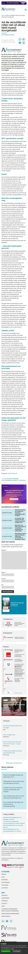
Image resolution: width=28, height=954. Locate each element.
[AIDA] (8, 664)
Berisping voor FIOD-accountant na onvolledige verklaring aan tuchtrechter (20, 528)
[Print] (23, 42)
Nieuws (12, 34)
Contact (4, 903)
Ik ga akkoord (6, 951)
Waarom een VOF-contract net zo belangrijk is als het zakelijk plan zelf (18, 689)
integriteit (15, 480)
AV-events (4, 888)
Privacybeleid (5, 916)
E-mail (3, 578)
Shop (3, 906)
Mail (7, 921)
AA (5, 478)
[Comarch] (8, 679)
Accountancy (5, 34)
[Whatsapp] (20, 39)
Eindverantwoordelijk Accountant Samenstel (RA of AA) (12, 743)
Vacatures (4, 885)
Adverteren (5, 898)
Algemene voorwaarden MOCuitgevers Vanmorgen (10, 910)
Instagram (11, 921)
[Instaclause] (8, 689)
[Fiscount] (8, 637)
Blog (3, 877)
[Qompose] (8, 684)
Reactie (3, 550)
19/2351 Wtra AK (12, 473)
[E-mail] (20, 42)
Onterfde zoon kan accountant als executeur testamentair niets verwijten (20, 512)
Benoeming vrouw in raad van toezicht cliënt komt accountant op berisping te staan (20, 536)
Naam (3, 572)
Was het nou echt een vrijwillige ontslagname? (19, 638)
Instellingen (16, 951)
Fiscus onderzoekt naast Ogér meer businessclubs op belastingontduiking (13, 804)
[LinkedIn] (23, 39)
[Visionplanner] (8, 654)
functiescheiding (6, 480)
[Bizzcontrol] (8, 674)
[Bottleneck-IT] (8, 669)
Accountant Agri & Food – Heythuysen (14, 751)
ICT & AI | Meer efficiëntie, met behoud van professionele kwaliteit (19, 624)
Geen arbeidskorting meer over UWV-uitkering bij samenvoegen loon (13, 797)
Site (2, 585)
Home (2, 15)
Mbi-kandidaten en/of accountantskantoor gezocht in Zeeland (12, 831)
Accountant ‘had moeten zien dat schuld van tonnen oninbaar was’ (20, 520)
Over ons (4, 895)
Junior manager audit (9, 726)
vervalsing (22, 480)
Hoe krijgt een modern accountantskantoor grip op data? (19, 659)
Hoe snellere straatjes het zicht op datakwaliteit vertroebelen (19, 674)
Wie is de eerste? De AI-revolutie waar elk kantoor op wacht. (19, 669)
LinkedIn (3, 921)
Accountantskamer (12, 478)
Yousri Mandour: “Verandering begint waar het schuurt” (18, 654)
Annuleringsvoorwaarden (10, 913)
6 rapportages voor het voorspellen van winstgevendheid (19, 649)
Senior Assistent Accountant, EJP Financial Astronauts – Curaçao (12, 734)
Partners (4, 880)
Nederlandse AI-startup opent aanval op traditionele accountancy (13, 782)
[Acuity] (8, 659)
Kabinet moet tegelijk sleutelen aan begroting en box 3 (13, 776)
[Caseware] (8, 624)
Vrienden (4, 901)
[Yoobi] (8, 650)
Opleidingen (5, 882)
